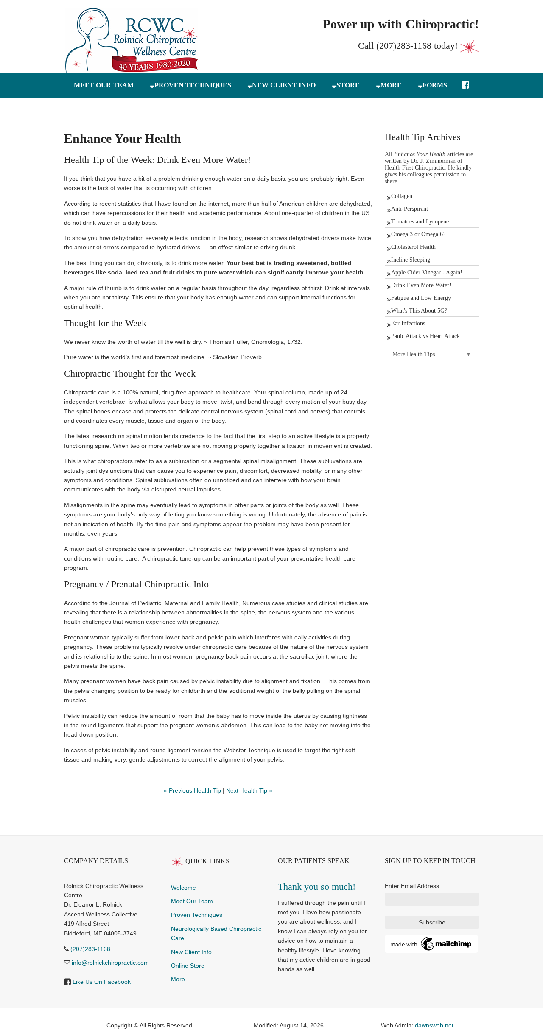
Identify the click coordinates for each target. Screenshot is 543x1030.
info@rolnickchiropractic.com (110, 962)
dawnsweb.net (434, 1025)
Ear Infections (408, 323)
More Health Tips (413, 354)
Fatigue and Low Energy (421, 298)
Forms (435, 85)
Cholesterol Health (413, 247)
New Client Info (284, 85)
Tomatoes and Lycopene (420, 221)
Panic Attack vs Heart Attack (425, 336)
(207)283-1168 (403, 45)
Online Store (187, 965)
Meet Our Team (192, 901)
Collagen (401, 196)
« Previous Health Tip (192, 790)
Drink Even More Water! (421, 285)
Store (348, 85)
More (391, 85)
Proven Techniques (192, 85)
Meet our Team (104, 85)
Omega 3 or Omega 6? (418, 234)
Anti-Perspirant (409, 209)
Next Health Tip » (249, 790)
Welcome (183, 887)
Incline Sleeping (410, 260)
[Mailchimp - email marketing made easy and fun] (431, 943)
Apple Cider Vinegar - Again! (426, 272)
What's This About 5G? (419, 310)
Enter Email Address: (413, 885)
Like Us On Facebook (102, 981)
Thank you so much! (316, 886)
